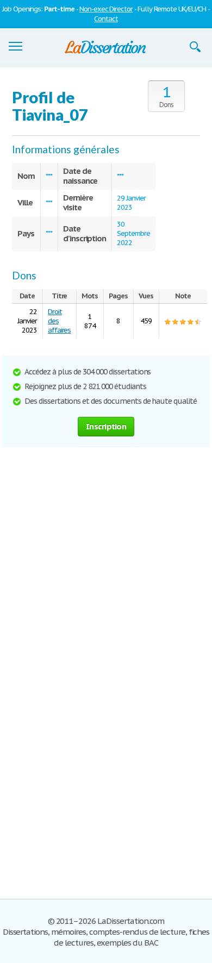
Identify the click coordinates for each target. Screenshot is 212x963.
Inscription (106, 426)
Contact (106, 18)
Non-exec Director (106, 9)
